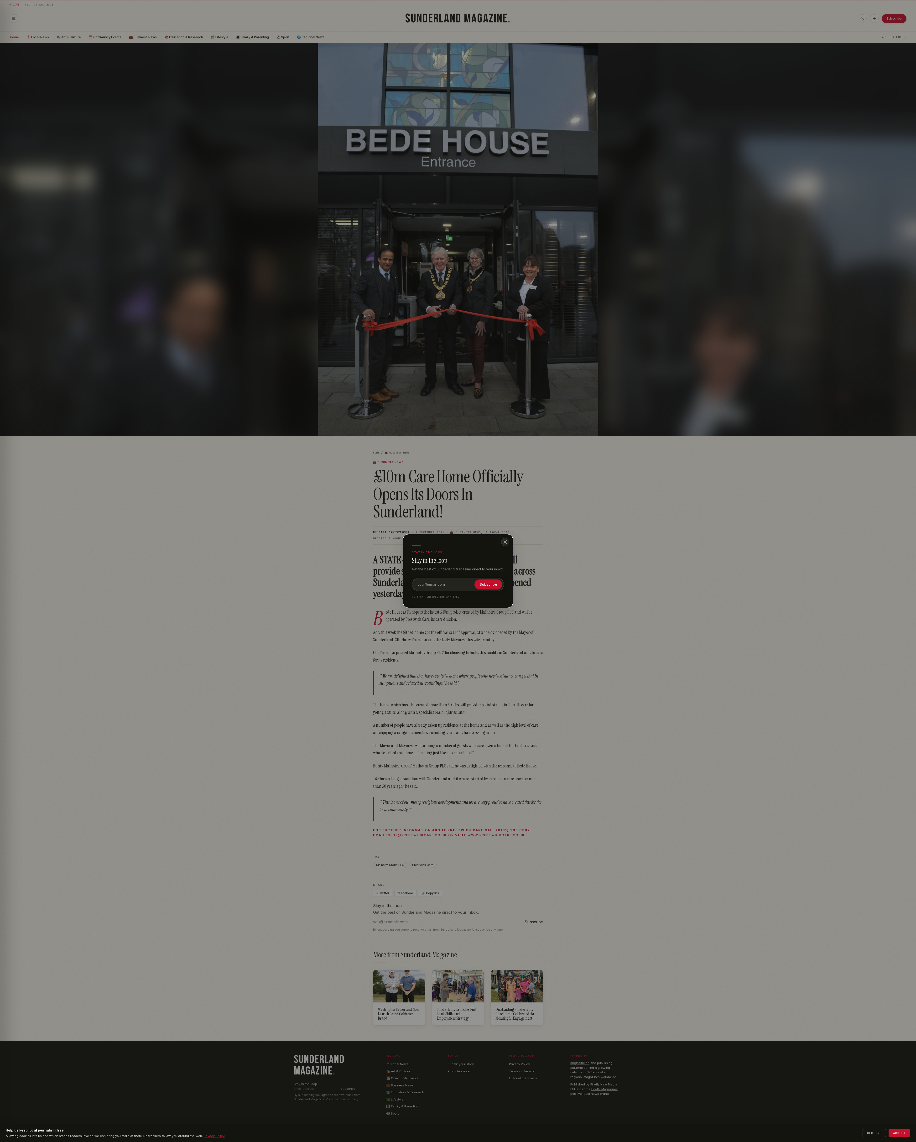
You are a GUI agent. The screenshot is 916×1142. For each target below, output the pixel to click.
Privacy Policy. (214, 1136)
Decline (874, 1133)
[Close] (505, 542)
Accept (899, 1133)
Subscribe (488, 584)
